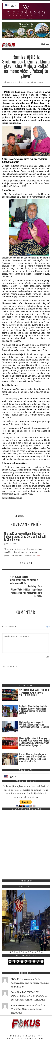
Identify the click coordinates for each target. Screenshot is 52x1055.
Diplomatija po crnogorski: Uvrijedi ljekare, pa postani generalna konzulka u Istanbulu (34, 724)
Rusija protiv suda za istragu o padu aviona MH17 (24, 581)
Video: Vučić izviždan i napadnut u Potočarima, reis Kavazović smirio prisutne (26, 593)
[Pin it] (39, 515)
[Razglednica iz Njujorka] (26, 920)
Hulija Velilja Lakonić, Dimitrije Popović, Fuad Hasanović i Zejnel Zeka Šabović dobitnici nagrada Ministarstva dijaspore (34, 741)
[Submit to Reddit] (44, 515)
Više (38, 555)
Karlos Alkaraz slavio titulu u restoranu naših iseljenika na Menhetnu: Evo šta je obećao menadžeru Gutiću (32, 757)
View (22, 986)
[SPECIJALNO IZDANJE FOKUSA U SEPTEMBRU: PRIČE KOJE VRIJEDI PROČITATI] (10, 695)
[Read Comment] (5, 981)
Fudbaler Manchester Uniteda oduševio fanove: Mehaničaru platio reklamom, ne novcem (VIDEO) (33, 709)
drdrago (25, 82)
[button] (26, 11)
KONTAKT (11, 1038)
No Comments (39, 82)
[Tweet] (30, 515)
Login (47, 626)
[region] (26, 11)
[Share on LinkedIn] (48, 515)
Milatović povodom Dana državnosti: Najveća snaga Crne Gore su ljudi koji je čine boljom (25, 536)
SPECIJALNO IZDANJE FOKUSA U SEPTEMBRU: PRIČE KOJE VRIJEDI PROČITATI (34, 692)
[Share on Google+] (35, 515)
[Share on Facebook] (26, 515)
